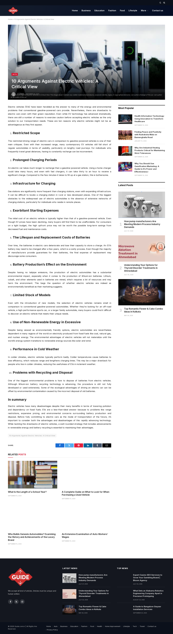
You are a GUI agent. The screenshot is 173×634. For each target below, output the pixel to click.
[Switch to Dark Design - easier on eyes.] (160, 3)
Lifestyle (133, 10)
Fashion (112, 10)
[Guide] (13, 10)
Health (99, 626)
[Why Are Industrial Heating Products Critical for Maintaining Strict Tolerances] (125, 151)
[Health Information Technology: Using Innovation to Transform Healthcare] (125, 119)
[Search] (164, 2)
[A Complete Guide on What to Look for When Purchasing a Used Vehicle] (86, 475)
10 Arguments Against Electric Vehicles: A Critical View (32, 436)
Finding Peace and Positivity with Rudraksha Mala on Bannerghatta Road (147, 135)
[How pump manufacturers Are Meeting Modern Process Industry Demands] (141, 205)
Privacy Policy (52, 630)
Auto (15, 74)
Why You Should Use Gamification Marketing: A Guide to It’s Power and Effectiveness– (146, 167)
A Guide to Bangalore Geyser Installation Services (147, 607)
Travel (142, 626)
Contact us (157, 10)
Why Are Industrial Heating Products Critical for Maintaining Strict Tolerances (149, 150)
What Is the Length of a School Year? (27, 492)
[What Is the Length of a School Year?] (32, 475)
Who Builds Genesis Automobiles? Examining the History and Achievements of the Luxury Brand (32, 537)
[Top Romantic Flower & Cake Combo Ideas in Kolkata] (141, 292)
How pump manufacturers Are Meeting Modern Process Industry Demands (142, 224)
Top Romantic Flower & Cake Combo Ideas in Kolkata (143, 310)
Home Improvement (112, 626)
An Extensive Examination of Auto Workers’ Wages (85, 535)
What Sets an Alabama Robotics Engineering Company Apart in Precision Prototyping (148, 593)
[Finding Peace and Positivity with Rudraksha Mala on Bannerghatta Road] (125, 135)
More (143, 10)
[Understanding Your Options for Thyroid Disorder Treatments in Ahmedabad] (141, 248)
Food (122, 10)
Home (75, 10)
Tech (135, 626)
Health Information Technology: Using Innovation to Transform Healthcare (149, 119)
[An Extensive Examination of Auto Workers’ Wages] (86, 517)
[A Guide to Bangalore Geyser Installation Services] (124, 610)
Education (99, 10)
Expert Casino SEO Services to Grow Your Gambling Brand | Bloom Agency (147, 578)
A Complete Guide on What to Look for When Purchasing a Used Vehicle (85, 493)
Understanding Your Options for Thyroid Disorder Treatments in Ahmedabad (141, 268)
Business (86, 10)
